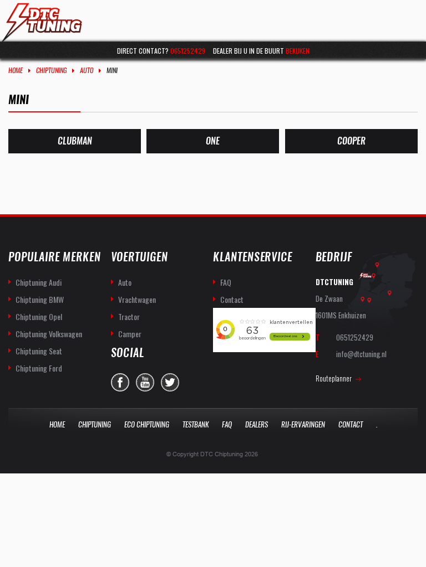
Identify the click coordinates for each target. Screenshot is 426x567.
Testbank (195, 424)
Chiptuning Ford (39, 368)
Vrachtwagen (137, 299)
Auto (86, 70)
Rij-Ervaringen (303, 424)
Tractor (129, 316)
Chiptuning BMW (40, 299)
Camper (129, 333)
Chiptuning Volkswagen (49, 333)
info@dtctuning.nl (361, 353)
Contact (232, 299)
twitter (170, 382)
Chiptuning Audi (39, 282)
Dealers (256, 424)
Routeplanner (334, 378)
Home (15, 70)
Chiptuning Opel (39, 316)
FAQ (225, 282)
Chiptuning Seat (39, 351)
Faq (227, 424)
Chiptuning (51, 70)
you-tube (145, 382)
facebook (120, 382)
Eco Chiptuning (146, 424)
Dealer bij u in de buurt (261, 50)
